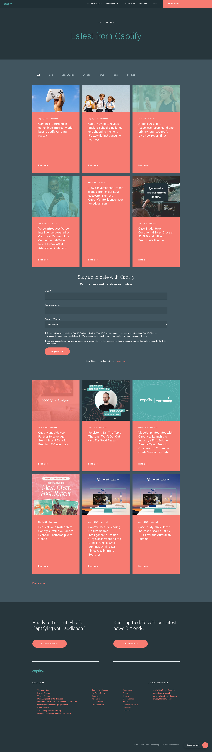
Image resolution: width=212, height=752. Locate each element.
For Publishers (129, 4)
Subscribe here (130, 644)
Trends (126, 696)
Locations (127, 708)
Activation (96, 699)
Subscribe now (193, 745)
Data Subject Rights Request (50, 699)
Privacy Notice (43, 693)
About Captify (105, 23)
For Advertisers (112, 4)
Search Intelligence (94, 4)
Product (131, 75)
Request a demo (173, 4)
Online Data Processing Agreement (52, 705)
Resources (143, 4)
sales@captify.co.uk (161, 693)
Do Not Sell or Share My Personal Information (57, 702)
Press (115, 75)
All (38, 75)
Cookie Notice (43, 696)
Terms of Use (43, 690)
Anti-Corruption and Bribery (49, 711)
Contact (126, 711)
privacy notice (120, 361)
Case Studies (67, 75)
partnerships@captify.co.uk (165, 696)
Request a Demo (49, 644)
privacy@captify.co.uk (162, 699)
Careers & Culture (130, 705)
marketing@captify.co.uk (164, 690)
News (101, 75)
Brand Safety (43, 708)
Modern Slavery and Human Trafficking (54, 714)
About (155, 4)
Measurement (97, 702)
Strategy (95, 696)
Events (86, 75)
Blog (50, 75)
